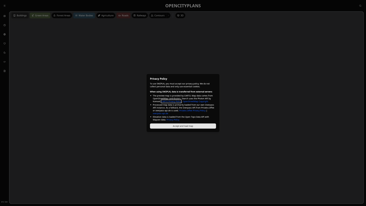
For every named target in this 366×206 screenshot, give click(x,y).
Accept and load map (183, 126)
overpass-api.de (160, 113)
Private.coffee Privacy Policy (192, 110)
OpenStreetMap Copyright (195, 101)
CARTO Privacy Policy (171, 101)
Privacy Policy (173, 119)
